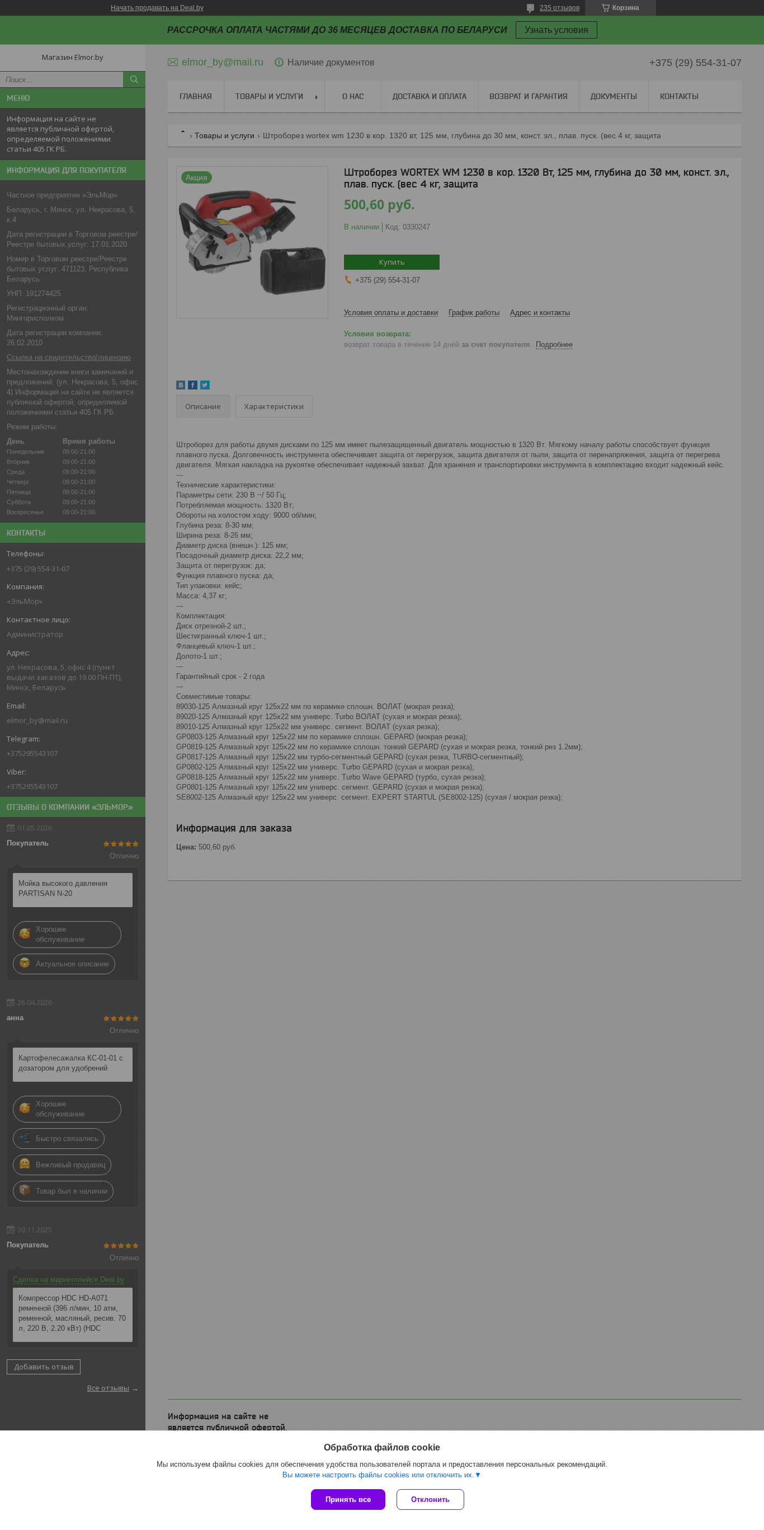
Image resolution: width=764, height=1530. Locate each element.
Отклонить (430, 1499)
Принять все (348, 1499)
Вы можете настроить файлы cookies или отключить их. (378, 1475)
